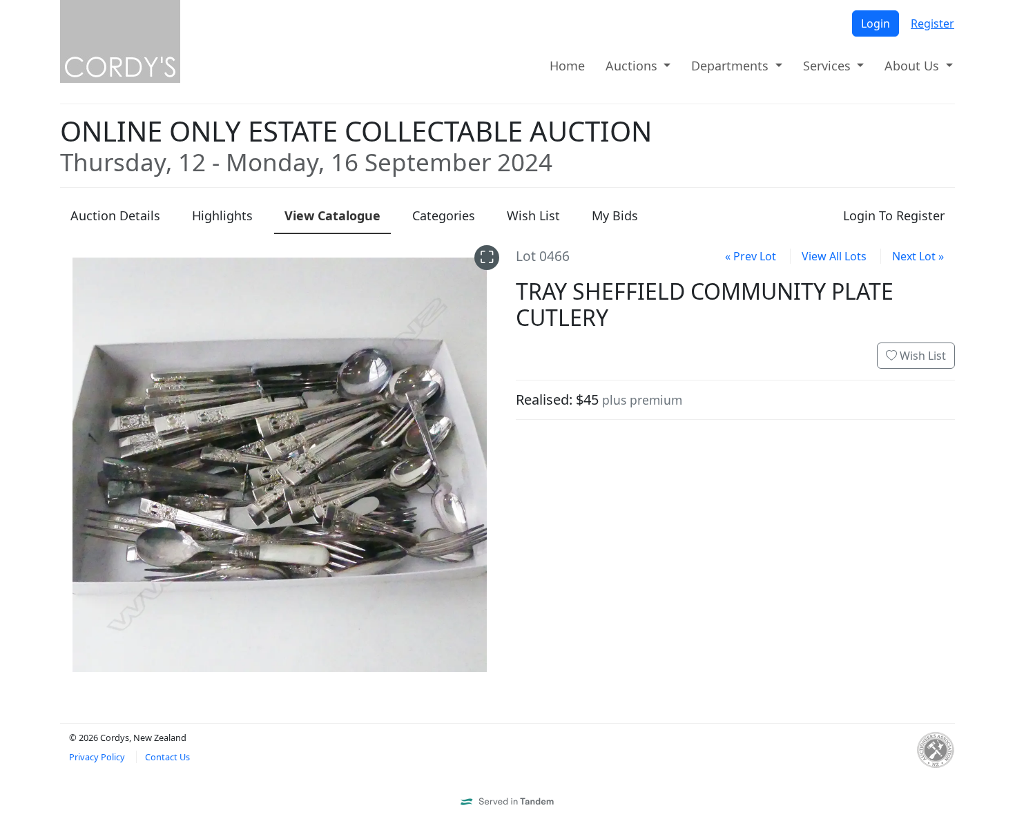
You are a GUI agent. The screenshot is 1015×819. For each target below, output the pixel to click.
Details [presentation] (115, 215)
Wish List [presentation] (533, 215)
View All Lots (834, 256)
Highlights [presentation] (222, 215)
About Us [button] (913, 65)
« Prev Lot (750, 256)
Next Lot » (918, 256)
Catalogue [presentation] (332, 215)
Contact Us (167, 757)
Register (932, 23)
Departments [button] (731, 65)
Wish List (921, 355)
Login (875, 23)
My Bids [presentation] (615, 215)
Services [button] (828, 65)
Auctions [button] (633, 65)
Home (567, 65)
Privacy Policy (97, 757)
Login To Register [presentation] (894, 215)
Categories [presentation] (443, 215)
